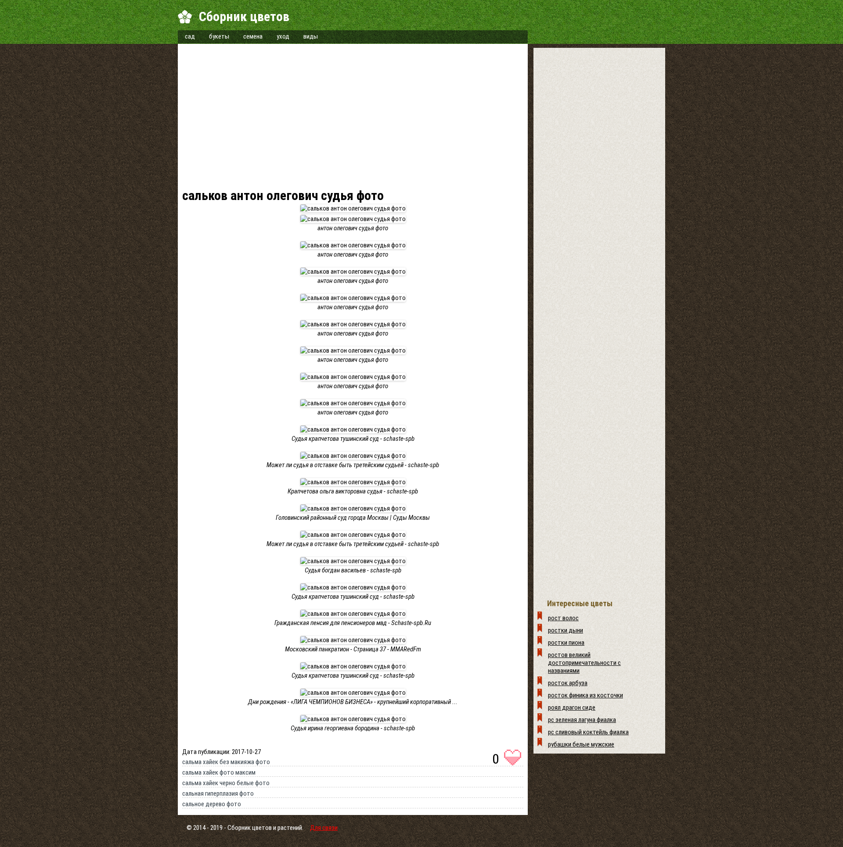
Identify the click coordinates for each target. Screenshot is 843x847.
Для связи (324, 828)
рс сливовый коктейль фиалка (588, 732)
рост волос (563, 618)
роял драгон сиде (571, 707)
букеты (219, 36)
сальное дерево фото (211, 804)
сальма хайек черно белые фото (226, 783)
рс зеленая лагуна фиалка (582, 720)
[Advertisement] (352, 118)
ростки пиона (566, 643)
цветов (262, 828)
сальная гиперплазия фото (218, 793)
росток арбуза (567, 683)
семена (253, 36)
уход (283, 36)
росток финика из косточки (585, 695)
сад (190, 36)
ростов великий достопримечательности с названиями (584, 663)
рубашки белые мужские (581, 744)
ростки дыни (565, 630)
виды (310, 36)
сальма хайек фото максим (219, 772)
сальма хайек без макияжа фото (226, 762)
